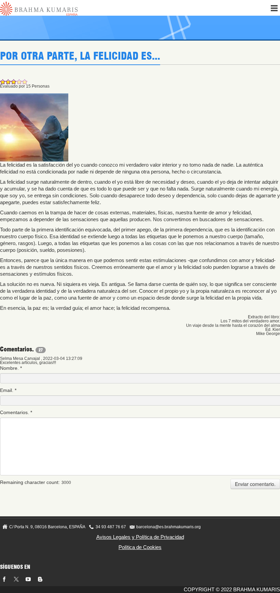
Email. (8, 390)
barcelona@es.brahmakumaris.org (168, 526)
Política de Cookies (140, 547)
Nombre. (11, 368)
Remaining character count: (30, 482)
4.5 (23, 81)
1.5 (6, 81)
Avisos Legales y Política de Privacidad (140, 537)
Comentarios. (16, 412)
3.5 (17, 81)
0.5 (1, 81)
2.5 (12, 81)
